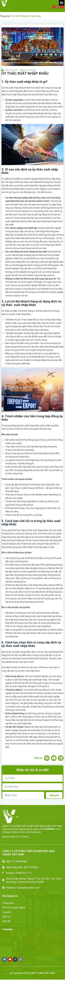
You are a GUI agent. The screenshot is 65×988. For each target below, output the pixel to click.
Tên (3, 507)
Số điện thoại (8, 516)
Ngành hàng (8, 524)
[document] (32, 494)
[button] (60, 459)
